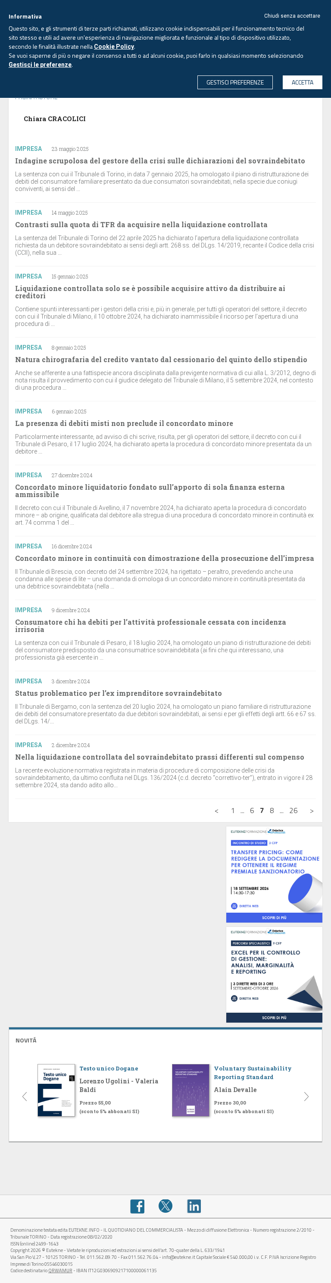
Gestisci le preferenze (40, 64)
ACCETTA (302, 82)
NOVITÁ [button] (26, 1040)
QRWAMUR (60, 1270)
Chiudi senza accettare (292, 16)
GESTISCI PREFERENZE (235, 82)
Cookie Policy (114, 46)
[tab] (165, 1039)
